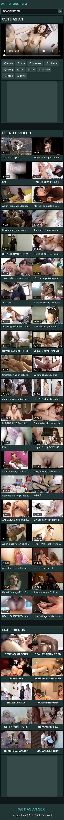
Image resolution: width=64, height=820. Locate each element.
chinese (53, 63)
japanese (37, 63)
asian (10, 63)
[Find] (60, 11)
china (23, 75)
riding (10, 69)
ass (33, 69)
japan (10, 75)
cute (22, 63)
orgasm (46, 69)
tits (22, 69)
